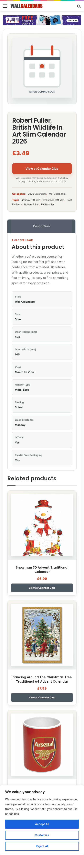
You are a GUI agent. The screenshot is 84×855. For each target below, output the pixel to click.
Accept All (42, 824)
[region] (42, 820)
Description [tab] (41, 226)
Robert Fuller (31, 204)
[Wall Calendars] (26, 5)
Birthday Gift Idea (30, 199)
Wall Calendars (57, 193)
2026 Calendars (37, 193)
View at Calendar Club (42, 169)
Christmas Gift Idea (53, 199)
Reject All (42, 846)
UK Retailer (47, 204)
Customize (42, 835)
